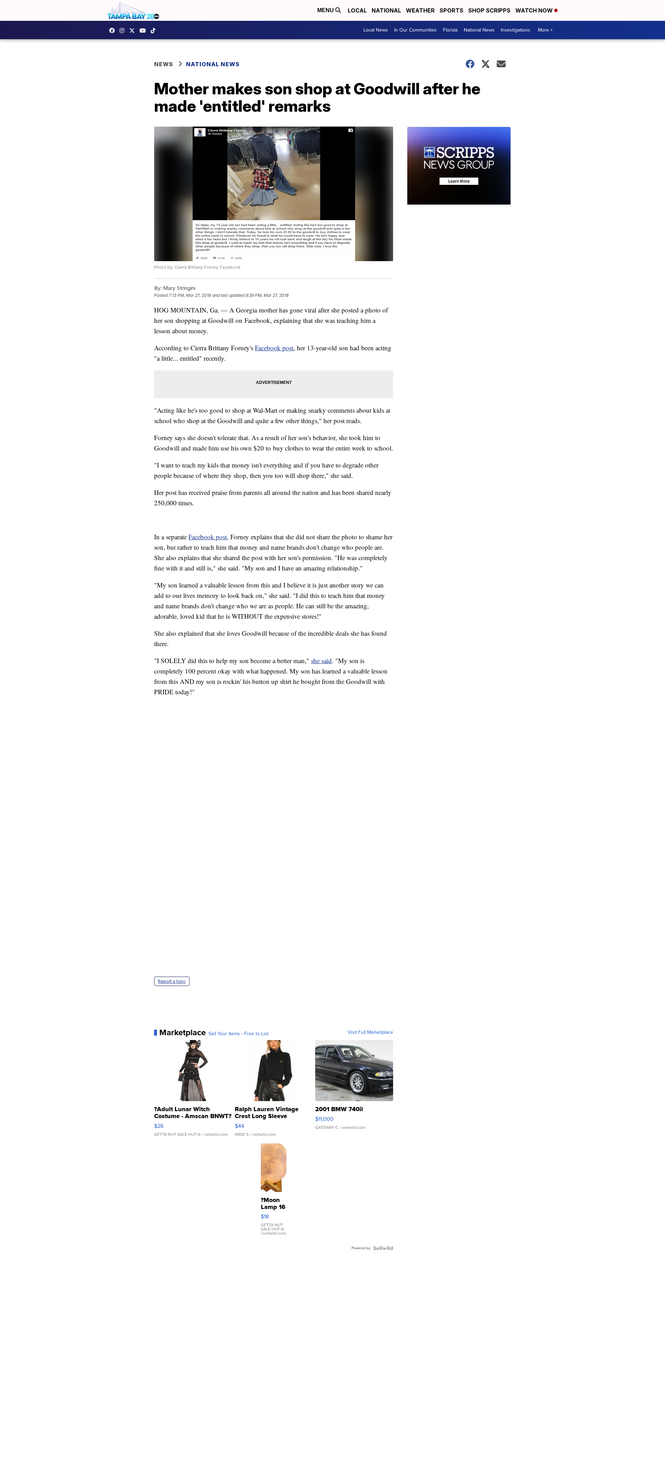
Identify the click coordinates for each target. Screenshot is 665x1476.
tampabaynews (113, 30)
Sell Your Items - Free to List (238, 1033)
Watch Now (534, 10)
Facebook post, (208, 536)
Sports (451, 10)
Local (357, 10)
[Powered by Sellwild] (383, 1248)
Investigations (515, 30)
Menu (326, 10)
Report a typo (172, 981)
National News (479, 30)
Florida (450, 30)
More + (545, 30)
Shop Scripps (489, 10)
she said (321, 660)
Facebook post (274, 347)
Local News (375, 30)
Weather (420, 10)
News (163, 64)
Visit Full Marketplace (370, 1032)
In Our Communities (415, 30)
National (386, 10)
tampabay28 (133, 30)
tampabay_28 (123, 30)
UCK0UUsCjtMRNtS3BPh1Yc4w (144, 30)
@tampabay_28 (155, 30)
